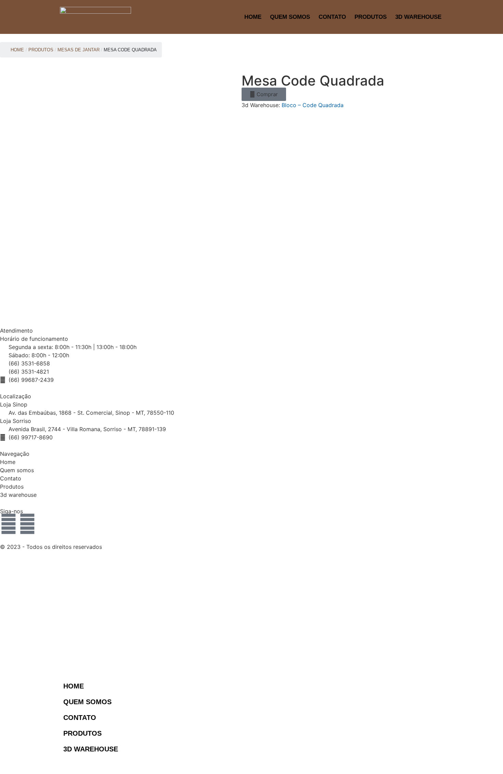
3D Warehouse (418, 17)
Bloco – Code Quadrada (313, 105)
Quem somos (17, 470)
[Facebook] (27, 523)
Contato (332, 17)
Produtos (370, 17)
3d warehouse (18, 494)
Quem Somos (290, 17)
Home (252, 17)
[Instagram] (8, 523)
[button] (264, 94)
